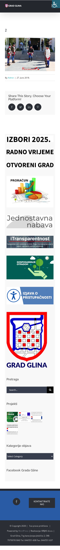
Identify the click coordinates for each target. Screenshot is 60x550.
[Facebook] (16, 501)
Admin (11, 77)
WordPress (23, 530)
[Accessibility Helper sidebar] (56, 4)
